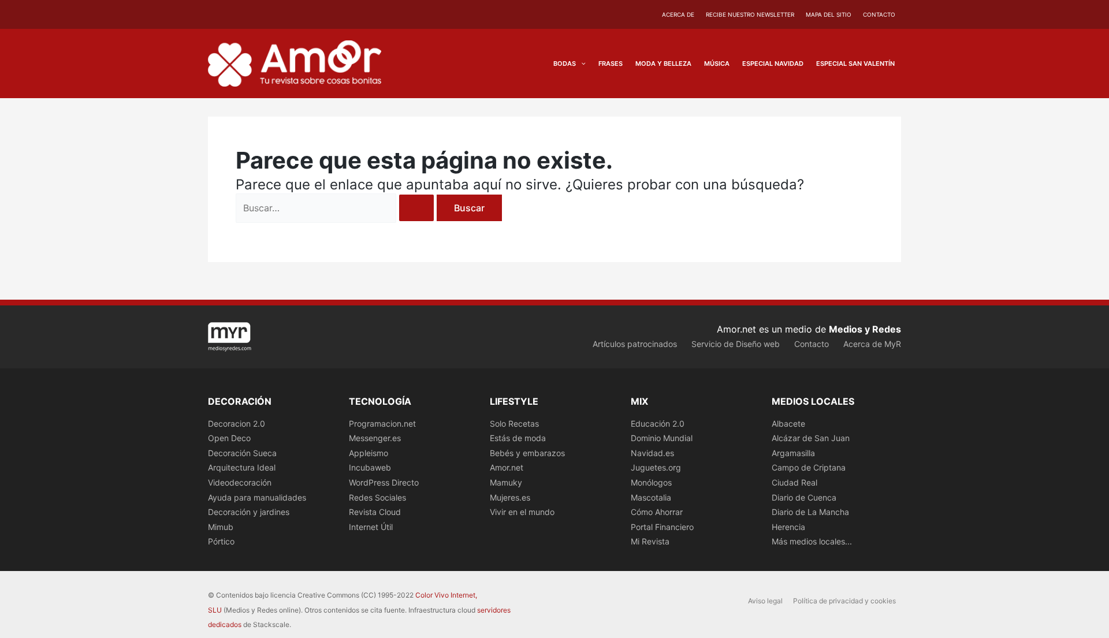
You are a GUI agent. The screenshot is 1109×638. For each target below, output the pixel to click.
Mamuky (506, 482)
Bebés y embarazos (527, 453)
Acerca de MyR (872, 344)
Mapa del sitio (828, 14)
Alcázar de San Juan (811, 438)
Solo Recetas (514, 423)
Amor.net (506, 467)
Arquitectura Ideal (242, 467)
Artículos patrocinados (635, 344)
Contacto (879, 14)
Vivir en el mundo (522, 512)
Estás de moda (518, 438)
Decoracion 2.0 (236, 423)
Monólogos (651, 482)
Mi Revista (650, 541)
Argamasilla (793, 453)
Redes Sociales (377, 497)
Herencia (788, 527)
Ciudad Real (794, 482)
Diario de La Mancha (810, 512)
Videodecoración (239, 482)
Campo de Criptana (809, 467)
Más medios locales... (812, 541)
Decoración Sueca (242, 453)
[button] (581, 63)
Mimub (220, 527)
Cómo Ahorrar (657, 512)
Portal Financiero (662, 527)
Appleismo (368, 453)
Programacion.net (382, 423)
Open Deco (229, 438)
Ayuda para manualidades (257, 497)
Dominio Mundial (662, 438)
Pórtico (221, 541)
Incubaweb (370, 467)
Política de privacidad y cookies (844, 600)
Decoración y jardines (248, 512)
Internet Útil (371, 527)
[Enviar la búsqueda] (416, 208)
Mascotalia (651, 497)
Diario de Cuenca (804, 497)
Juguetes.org (656, 467)
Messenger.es (375, 438)
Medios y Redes (865, 329)
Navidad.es (652, 453)
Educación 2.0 (657, 423)
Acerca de (678, 14)
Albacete (788, 423)
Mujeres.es (510, 497)
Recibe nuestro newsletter (750, 14)
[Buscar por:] (336, 208)
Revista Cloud (375, 512)
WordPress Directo (384, 482)
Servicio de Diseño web (735, 344)
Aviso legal (765, 600)
